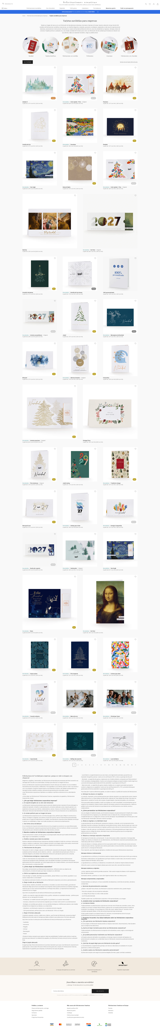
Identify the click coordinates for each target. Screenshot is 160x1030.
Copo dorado (33, 759)
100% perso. (73, 8)
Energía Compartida (116, 525)
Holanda (110, 1012)
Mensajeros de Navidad (117, 335)
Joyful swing (66, 483)
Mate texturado (86, 785)
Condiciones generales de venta (75, 1017)
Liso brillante (85, 775)
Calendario (85, 8)
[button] (98, 12)
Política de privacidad (73, 1015)
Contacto (34, 1012)
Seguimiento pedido (37, 1010)
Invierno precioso (35, 440)
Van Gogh (33, 187)
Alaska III (25, 102)
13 (120, 765)
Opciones (34, 1015)
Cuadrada (25, 922)
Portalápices (97, 8)
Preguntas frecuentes (37, 1017)
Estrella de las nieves (76, 292)
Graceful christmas (27, 292)
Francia (110, 1008)
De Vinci (93, 250)
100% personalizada (28, 910)
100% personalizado (108, 292)
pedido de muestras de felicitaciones (127, 791)
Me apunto (100, 991)
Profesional (26, 899)
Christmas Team (115, 716)
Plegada (25, 926)
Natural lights (66, 187)
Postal (25, 933)
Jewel (64, 335)
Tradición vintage (115, 483)
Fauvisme (73, 144)
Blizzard (24, 377)
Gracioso (25, 901)
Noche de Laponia (35, 568)
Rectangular (26, 931)
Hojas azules (33, 673)
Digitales (62, 8)
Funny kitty (106, 377)
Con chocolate (50, 8)
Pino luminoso (34, 483)
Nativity (24, 250)
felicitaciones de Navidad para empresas (54, 780)
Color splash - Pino (75, 102)
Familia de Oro (26, 144)
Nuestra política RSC (72, 1008)
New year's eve (26, 525)
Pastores (105, 102)
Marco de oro (74, 716)
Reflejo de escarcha (76, 759)
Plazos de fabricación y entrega (40, 1008)
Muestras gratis (111, 8)
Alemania (110, 1010)
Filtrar (28, 62)
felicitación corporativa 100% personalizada (111, 829)
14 (124, 765)
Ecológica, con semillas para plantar (33, 904)
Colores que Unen (115, 673)
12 (116, 765)
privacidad (86, 995)
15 (128, 765)
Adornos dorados (75, 377)
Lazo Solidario (115, 759)
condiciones (92, 995)
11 (112, 765)
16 (131, 765)
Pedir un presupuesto (127, 8)
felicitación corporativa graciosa (37, 828)
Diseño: (25, 895)
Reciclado (84, 779)
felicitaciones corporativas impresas (35, 792)
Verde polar (73, 568)
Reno (31, 631)
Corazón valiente (35, 716)
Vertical (25, 929)
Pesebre (105, 144)
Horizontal (26, 924)
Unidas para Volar (75, 525)
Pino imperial (74, 673)
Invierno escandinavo (36, 335)
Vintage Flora (86, 440)
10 (108, 765)
